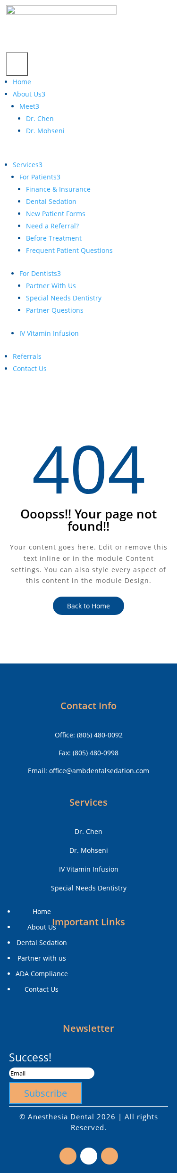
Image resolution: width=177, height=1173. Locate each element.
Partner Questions (55, 310)
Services (27, 164)
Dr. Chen (40, 118)
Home (22, 81)
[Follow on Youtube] (109, 1156)
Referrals (27, 356)
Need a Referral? (52, 225)
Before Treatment (54, 238)
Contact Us (30, 368)
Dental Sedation (51, 201)
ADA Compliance (42, 973)
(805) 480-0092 (100, 734)
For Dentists (40, 273)
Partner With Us (51, 285)
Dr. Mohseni (45, 130)
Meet (29, 106)
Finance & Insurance (58, 189)
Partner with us (41, 958)
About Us (29, 93)
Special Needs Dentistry (63, 297)
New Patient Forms (55, 213)
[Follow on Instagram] (88, 1156)
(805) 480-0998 (95, 752)
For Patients (39, 176)
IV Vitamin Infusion (49, 333)
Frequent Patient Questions (69, 250)
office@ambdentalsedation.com (99, 770)
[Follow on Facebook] (67, 1156)
